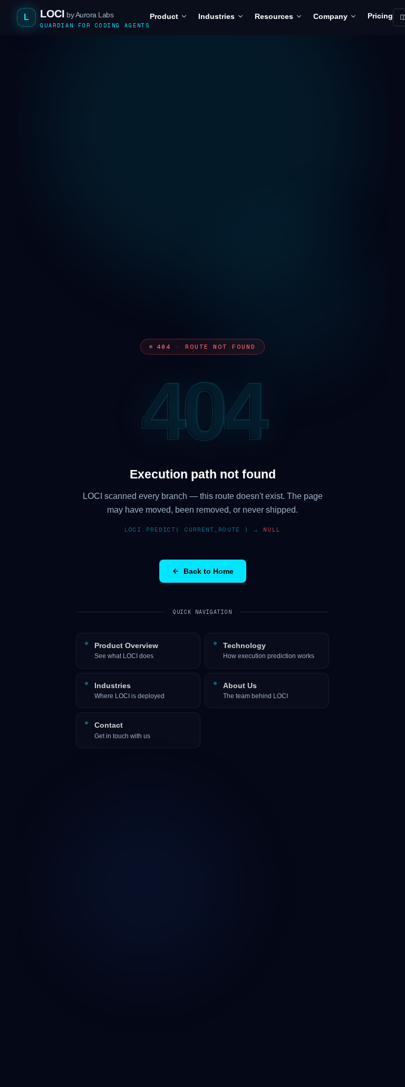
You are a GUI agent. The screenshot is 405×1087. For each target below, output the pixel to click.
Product (164, 16)
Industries (216, 16)
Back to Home (209, 571)
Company (330, 16)
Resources (274, 16)
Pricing (380, 16)
